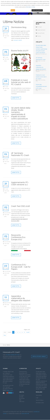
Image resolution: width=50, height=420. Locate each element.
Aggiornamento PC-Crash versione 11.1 (20, 183)
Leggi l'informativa (37, 10)
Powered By (9, 416)
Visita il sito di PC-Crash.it (39, 356)
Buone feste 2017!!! (19, 50)
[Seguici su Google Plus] (7, 393)
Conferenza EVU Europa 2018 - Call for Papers (20, 267)
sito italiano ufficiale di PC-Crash (12, 354)
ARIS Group (21, 401)
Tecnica (5, 114)
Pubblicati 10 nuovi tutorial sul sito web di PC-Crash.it (20, 82)
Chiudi (13, 10)
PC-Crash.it (21, 395)
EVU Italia (21, 396)
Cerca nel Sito (39, 395)
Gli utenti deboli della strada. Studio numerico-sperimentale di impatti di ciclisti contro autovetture (20, 113)
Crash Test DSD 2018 (20, 206)
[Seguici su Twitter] (11, 393)
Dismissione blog (18, 27)
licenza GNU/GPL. (25, 413)
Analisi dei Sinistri (7, 302)
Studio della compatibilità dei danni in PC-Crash (41, 86)
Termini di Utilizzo (39, 400)
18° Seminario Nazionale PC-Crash (20, 154)
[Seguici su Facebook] (13, 393)
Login (37, 397)
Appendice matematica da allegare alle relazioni (20, 298)
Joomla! (4, 413)
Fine (5, 335)
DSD (20, 399)
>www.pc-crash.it (17, 40)
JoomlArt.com (36, 411)
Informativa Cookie (30, 7)
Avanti (27, 332)
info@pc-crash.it (9, 390)
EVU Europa (21, 398)
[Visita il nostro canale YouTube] (3, 393)
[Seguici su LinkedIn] (9, 393)
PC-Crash (6, 33)
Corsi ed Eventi (7, 212)
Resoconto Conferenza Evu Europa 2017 (18, 237)
